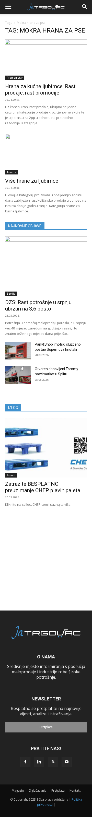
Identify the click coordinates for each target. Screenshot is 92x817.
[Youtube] (67, 762)
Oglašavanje (38, 790)
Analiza (11, 172)
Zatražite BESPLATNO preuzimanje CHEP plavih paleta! (43, 487)
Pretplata (46, 727)
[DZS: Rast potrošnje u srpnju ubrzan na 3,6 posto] (46, 266)
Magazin (18, 790)
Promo (11, 475)
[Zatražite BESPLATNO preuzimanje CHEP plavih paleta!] (46, 448)
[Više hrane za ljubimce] (46, 154)
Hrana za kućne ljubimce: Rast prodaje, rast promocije (40, 89)
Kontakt (75, 790)
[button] (8, 7)
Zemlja (11, 293)
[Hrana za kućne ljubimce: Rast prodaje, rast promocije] (46, 59)
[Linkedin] (39, 762)
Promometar (15, 77)
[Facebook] (25, 762)
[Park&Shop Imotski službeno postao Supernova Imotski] (18, 350)
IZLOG (13, 408)
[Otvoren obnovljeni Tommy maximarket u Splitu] (18, 375)
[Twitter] (53, 762)
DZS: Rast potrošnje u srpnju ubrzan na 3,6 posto (38, 305)
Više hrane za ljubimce (31, 181)
